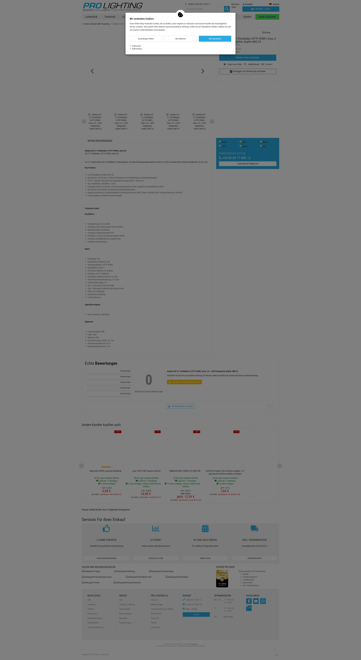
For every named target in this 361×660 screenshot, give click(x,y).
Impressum (136, 46)
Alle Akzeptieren (215, 39)
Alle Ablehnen (180, 39)
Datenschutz (137, 49)
